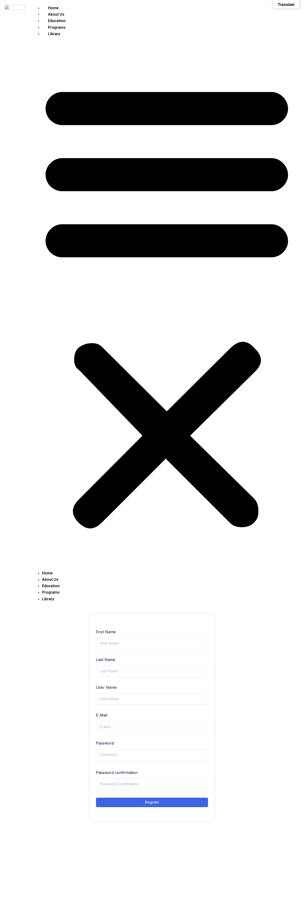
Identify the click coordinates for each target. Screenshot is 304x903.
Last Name (105, 659)
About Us (56, 14)
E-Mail (101, 715)
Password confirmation (117, 772)
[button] (166, 303)
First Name (106, 631)
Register (152, 802)
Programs (57, 27)
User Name (106, 687)
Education (57, 21)
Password (105, 743)
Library (54, 34)
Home (53, 8)
